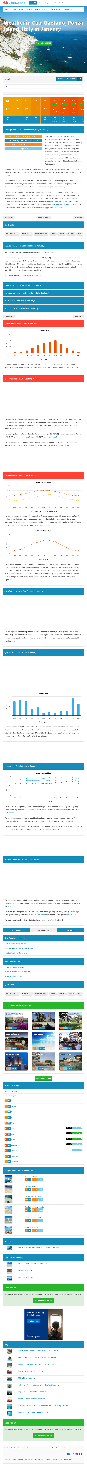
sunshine (37, 275)
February (14, 1106)
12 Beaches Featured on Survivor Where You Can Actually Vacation (43, 1405)
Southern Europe (17, 9)
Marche (61, 234)
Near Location (71, 79)
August (62, 204)
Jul (64, 100)
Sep (83, 100)
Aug (73, 100)
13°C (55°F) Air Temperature (22, 136)
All (80, 79)
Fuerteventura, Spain (33, 1196)
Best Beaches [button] (60, 3)
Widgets (55, 1459)
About (27, 1459)
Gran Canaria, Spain (32, 1227)
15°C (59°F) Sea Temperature (22, 140)
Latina (43, 9)
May (45, 100)
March (13, 1112)
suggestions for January (53, 207)
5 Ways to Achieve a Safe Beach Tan (31, 1398)
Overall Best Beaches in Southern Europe (18, 972)
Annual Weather (43, 217)
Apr (36, 100)
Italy (27, 9)
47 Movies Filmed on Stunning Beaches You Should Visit (39, 1385)
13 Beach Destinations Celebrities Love (33, 1412)
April (12, 1117)
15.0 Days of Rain (23, 148)
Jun (54, 100)
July (57, 204)
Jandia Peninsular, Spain (34, 1207)
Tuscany (81, 234)
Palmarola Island (12, 234)
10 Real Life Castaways (27, 1378)
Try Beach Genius (44, 1300)
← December (9, 217)
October (14, 1151)
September (70, 204)
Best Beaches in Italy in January (15, 944)
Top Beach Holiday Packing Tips (30, 1371)
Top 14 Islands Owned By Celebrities (32, 1392)
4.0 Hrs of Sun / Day (23, 144)
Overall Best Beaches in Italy (14, 967)
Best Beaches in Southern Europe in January (19, 948)
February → (78, 217)
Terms (43, 1459)
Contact (37, 1459)
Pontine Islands (55, 9)
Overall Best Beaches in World (15, 976)
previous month (64, 425)
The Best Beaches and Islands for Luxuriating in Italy (38, 1247)
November (14, 1156)
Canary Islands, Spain (33, 1217)
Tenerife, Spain (31, 1176)
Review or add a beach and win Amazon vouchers (36, 1364)
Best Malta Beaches (25, 1277)
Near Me (60, 79)
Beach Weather (18, 1459)
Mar (26, 100)
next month (19, 428)
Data (31, 1459)
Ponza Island (68, 9)
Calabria (71, 234)
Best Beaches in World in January (16, 953)
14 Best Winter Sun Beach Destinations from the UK (38, 1350)
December (14, 1162)
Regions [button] (48, 3)
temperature (26, 275)
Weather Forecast (11, 1091)
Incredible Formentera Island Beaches (33, 1263)
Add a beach (68, 1459)
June (53, 204)
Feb (17, 100)
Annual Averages (10, 1096)
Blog (40, 3)
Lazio (35, 9)
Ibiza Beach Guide (25, 1270)
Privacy (48, 1459)
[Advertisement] (43, 462)
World (6, 9)
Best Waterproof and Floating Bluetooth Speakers (37, 1357)
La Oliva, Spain (30, 1186)
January (14, 1101)
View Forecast (44, 43)
